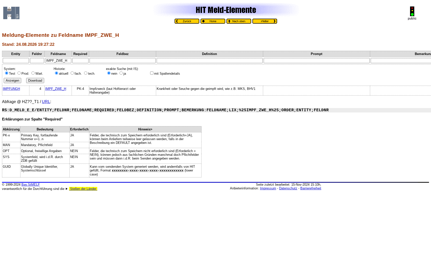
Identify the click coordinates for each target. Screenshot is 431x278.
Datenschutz (288, 188)
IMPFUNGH (11, 89)
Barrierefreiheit (310, 188)
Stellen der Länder (83, 189)
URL (46, 102)
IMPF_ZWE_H (55, 89)
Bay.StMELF (30, 184)
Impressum (268, 188)
